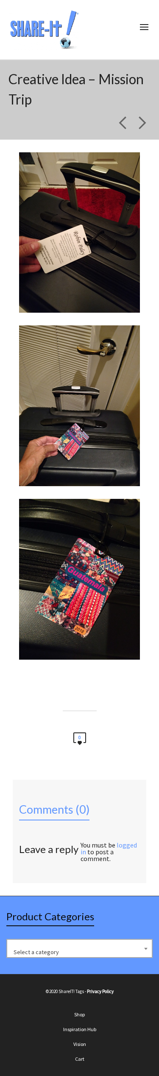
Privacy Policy (100, 991)
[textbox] (79, 952)
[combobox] (79, 948)
